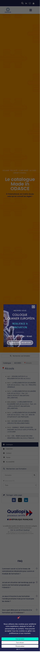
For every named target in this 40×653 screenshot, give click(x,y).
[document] (20, 325)
